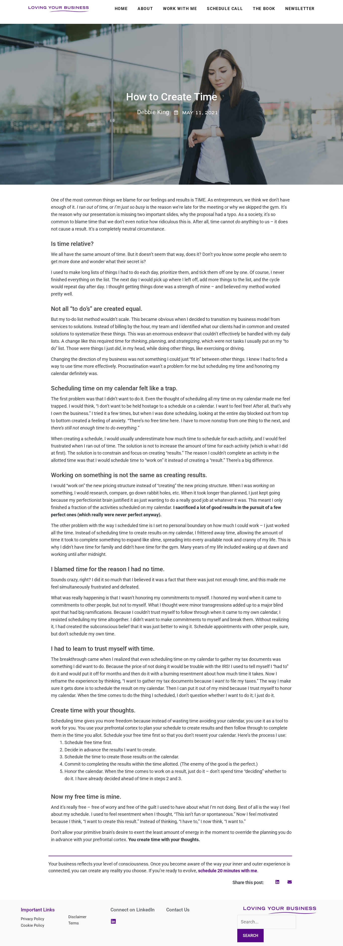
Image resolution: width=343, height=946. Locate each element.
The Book (264, 8)
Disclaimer (77, 917)
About (145, 8)
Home (121, 8)
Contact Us (178, 910)
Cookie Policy (32, 925)
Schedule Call (225, 8)
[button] (277, 882)
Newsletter (300, 8)
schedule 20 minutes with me (227, 870)
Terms (73, 923)
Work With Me (180, 8)
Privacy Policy (32, 919)
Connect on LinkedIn (132, 910)
